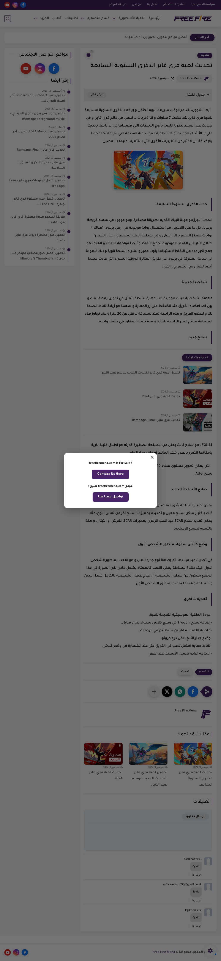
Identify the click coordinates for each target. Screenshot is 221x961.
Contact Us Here (110, 474)
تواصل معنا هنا (110, 497)
